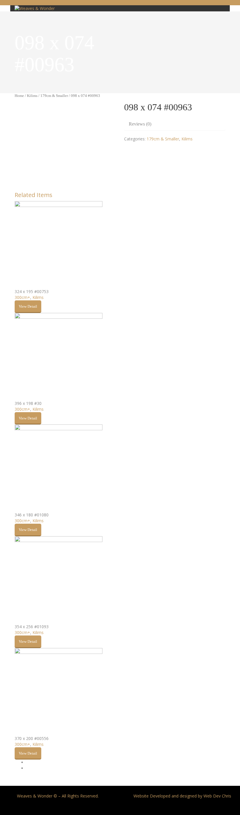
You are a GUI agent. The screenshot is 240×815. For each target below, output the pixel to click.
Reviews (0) (140, 123)
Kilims (32, 96)
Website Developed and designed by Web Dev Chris (182, 796)
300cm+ (22, 297)
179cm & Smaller (54, 96)
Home (19, 96)
